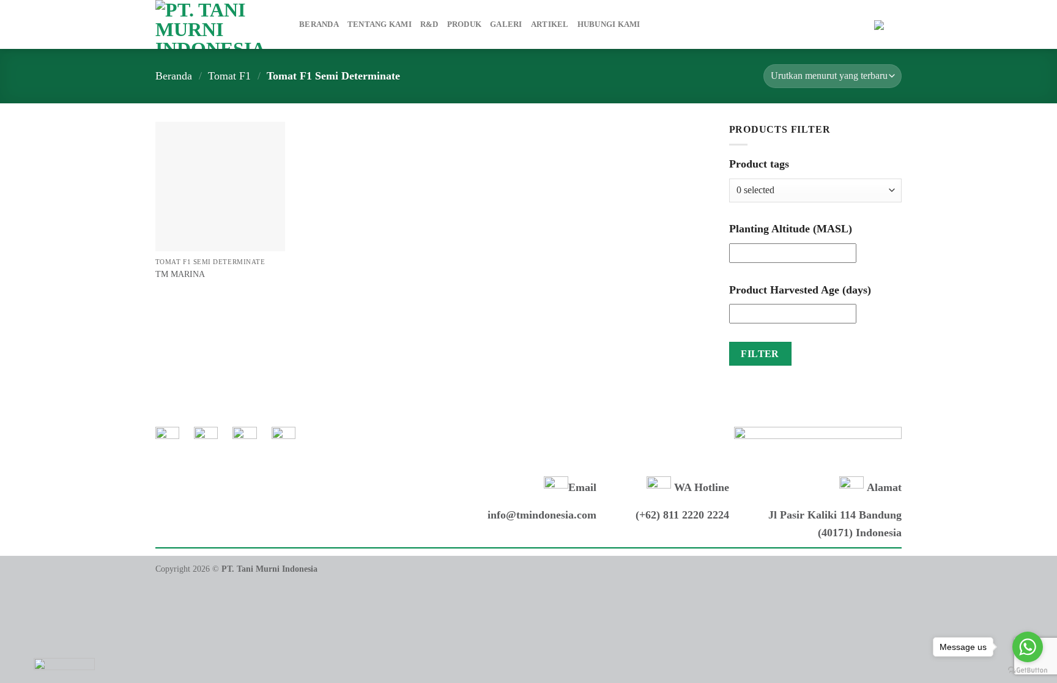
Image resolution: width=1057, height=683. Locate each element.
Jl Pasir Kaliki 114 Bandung (835, 515)
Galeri (506, 24)
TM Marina (180, 274)
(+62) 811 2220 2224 (682, 515)
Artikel (550, 24)
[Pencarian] (861, 24)
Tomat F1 (229, 76)
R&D (429, 24)
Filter (760, 354)
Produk (464, 24)
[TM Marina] (220, 186)
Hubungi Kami (608, 24)
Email (582, 487)
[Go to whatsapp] (1027, 647)
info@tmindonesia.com (542, 515)
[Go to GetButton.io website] (1027, 670)
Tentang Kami (379, 24)
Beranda (319, 24)
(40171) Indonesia (860, 532)
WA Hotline (700, 487)
